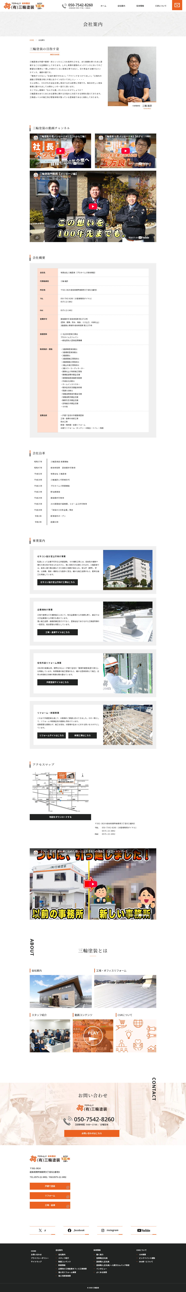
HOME (33, 1251)
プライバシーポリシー (40, 1258)
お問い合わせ (36, 1254)
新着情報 (61, 1265)
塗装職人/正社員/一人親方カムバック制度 (112, 1265)
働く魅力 (99, 1254)
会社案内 (61, 1254)
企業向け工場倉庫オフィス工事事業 (72, 1268)
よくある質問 (101, 1272)
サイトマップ (36, 1261)
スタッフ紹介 (63, 1258)
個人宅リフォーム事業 (67, 1272)
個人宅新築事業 (64, 1276)
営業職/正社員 (102, 1258)
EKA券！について (146, 1261)
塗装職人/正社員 (102, 1261)
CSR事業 (142, 1254)
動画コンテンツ (64, 1261)
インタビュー (101, 1268)
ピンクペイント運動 (147, 1258)
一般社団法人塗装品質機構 (71, 340)
